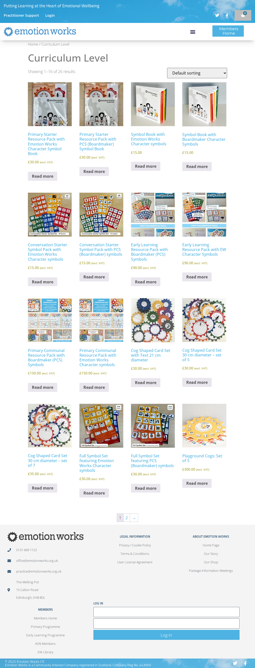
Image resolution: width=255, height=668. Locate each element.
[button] (193, 32)
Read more (42, 176)
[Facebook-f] (245, 663)
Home (33, 44)
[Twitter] (235, 663)
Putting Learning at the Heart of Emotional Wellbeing (51, 5)
